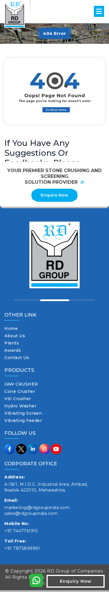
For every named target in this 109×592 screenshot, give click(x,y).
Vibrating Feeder (23, 420)
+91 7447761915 (20, 530)
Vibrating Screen (23, 413)
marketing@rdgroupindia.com (36, 507)
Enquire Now (54, 195)
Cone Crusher (19, 391)
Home (11, 328)
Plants (11, 343)
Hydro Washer (20, 406)
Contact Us (16, 357)
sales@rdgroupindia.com (31, 513)
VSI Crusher (17, 398)
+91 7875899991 (22, 548)
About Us (14, 335)
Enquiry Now (76, 581)
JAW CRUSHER (21, 384)
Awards (12, 350)
